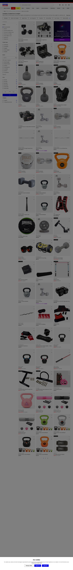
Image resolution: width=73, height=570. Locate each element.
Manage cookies (29, 565)
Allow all (45, 565)
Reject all (37, 565)
